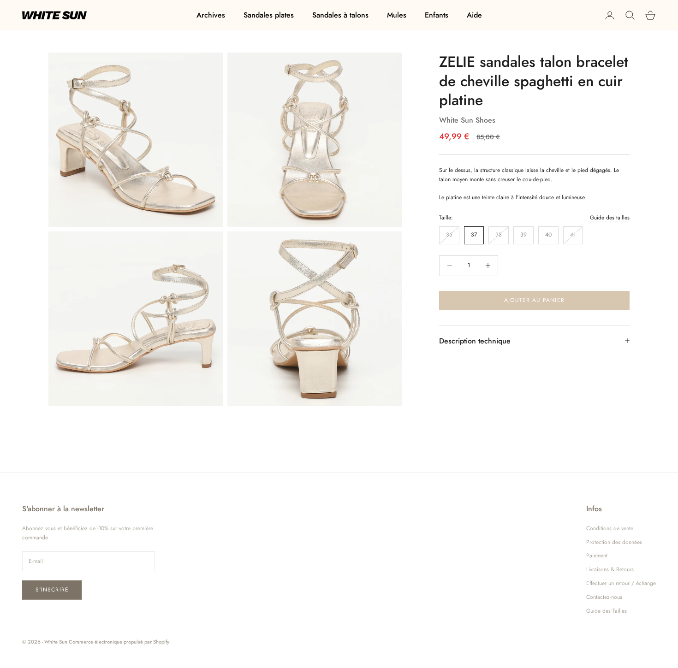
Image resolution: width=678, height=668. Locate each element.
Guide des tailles (610, 217)
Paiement (596, 555)
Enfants (436, 15)
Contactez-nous (604, 597)
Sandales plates (269, 15)
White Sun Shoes (467, 119)
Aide (474, 15)
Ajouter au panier (534, 300)
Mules (396, 15)
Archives (210, 15)
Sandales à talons (340, 15)
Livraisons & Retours (610, 569)
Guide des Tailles (606, 611)
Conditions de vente (609, 528)
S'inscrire (52, 589)
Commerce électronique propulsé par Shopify (119, 641)
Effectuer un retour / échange (621, 583)
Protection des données (614, 542)
